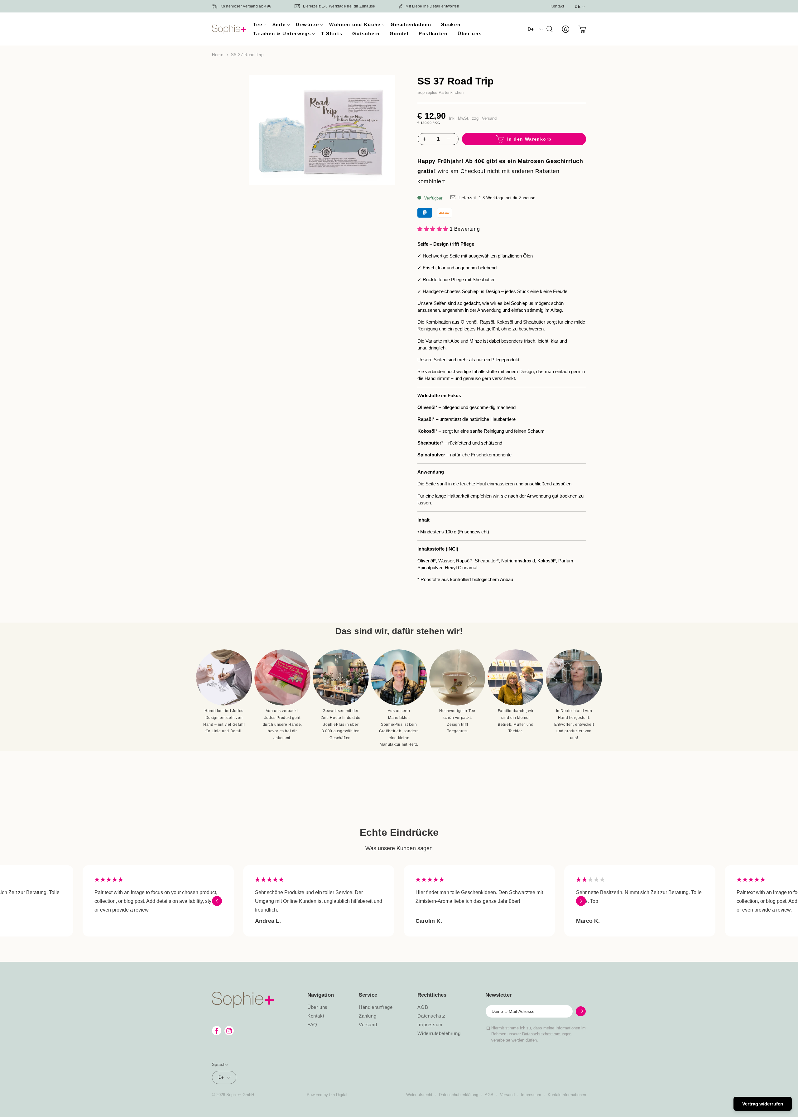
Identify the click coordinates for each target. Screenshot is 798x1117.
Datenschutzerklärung (458, 1094)
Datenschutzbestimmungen (546, 1034)
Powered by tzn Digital (327, 1094)
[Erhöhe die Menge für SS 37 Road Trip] (424, 139)
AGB (422, 1007)
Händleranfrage (375, 1007)
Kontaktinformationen (567, 1094)
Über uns (317, 1007)
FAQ (312, 1024)
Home (217, 54)
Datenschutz (431, 1015)
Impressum (429, 1024)
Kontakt (557, 6)
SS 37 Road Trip (247, 54)
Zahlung (367, 1015)
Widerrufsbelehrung (438, 1033)
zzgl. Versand (484, 118)
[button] (257, 24)
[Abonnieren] (581, 1011)
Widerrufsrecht (419, 1094)
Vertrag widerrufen (762, 1103)
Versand (368, 1024)
